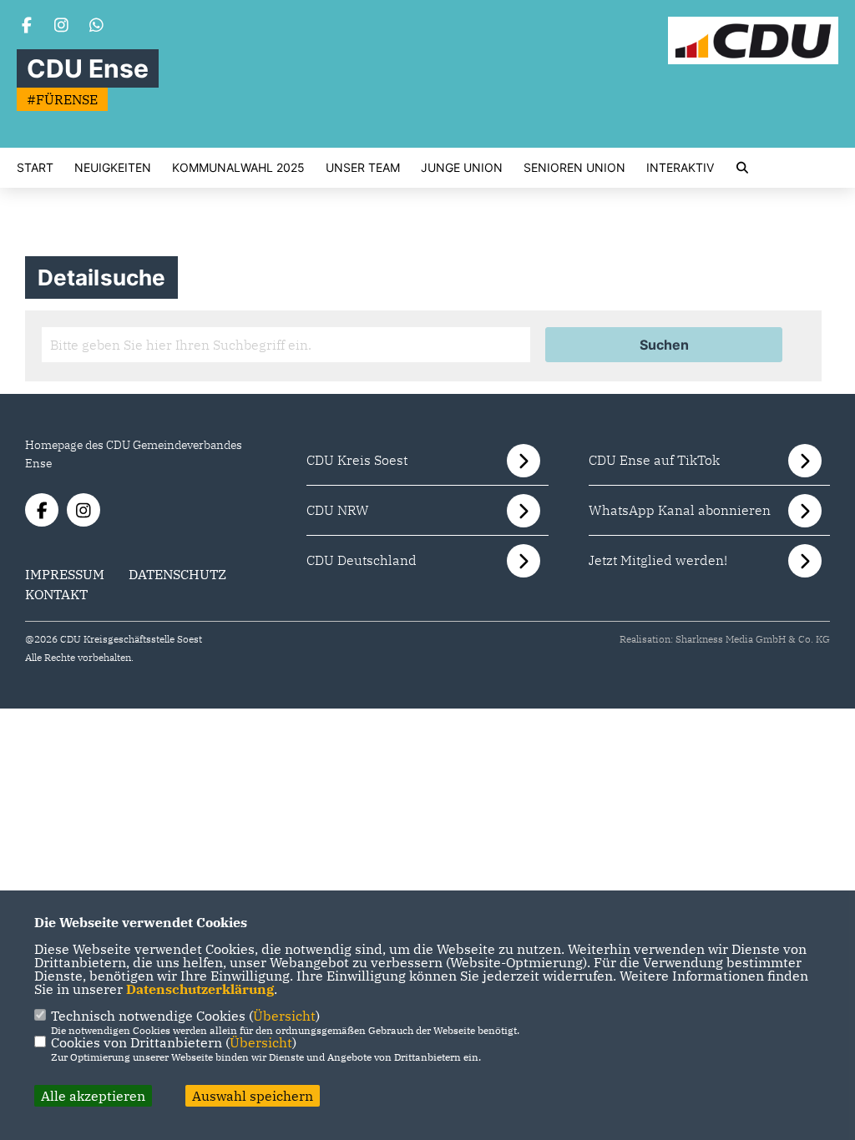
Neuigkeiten (112, 168)
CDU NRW (337, 510)
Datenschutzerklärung (200, 989)
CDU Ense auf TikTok (654, 459)
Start (35, 168)
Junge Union (462, 168)
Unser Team (363, 168)
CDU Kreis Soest (356, 459)
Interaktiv (680, 168)
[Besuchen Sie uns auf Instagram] (62, 26)
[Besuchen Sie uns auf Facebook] (27, 26)
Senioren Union (574, 168)
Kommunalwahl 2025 (238, 168)
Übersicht (284, 1015)
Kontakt (56, 594)
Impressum (64, 574)
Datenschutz (177, 574)
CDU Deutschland (361, 560)
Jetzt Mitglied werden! (658, 560)
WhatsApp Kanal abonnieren (680, 510)
